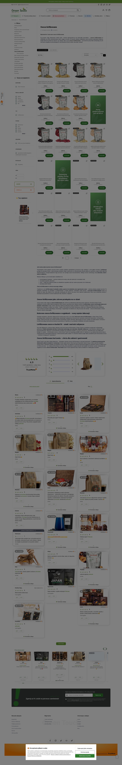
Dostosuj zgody (85, 752)
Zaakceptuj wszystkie (85, 755)
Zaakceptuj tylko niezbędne (85, 748)
